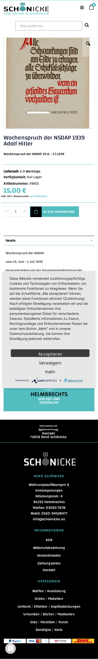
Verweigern (50, 362)
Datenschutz (49, 430)
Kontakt (48, 433)
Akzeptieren (50, 353)
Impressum (48, 426)
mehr (50, 371)
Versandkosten (38, 196)
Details (10, 240)
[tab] (49, 240)
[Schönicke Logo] (26, 5)
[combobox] (48, 26)
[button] (88, 47)
